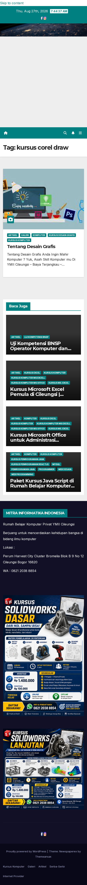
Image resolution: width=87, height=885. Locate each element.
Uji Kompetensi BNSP (36, 337)
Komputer (39, 235)
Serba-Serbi (57, 866)
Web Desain (64, 469)
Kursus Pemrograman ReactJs (30, 464)
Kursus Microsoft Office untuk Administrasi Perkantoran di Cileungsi (39, 440)
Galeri (25, 235)
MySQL (56, 464)
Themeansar (43, 856)
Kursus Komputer (19, 240)
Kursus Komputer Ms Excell (28, 378)
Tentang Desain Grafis (31, 246)
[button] (65, 133)
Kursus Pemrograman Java (27, 459)
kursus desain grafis (62, 235)
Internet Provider (13, 876)
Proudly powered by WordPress (26, 851)
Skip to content (11, 3)
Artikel (12, 235)
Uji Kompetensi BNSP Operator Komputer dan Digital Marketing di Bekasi (42, 348)
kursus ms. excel (59, 383)
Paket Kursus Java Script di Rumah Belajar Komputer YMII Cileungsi (42, 486)
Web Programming (22, 474)
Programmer (46, 469)
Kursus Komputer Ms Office (28, 383)
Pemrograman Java (23, 469)
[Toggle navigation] (80, 133)
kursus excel (32, 373)
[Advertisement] (43, 82)
